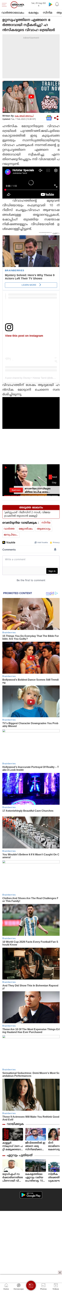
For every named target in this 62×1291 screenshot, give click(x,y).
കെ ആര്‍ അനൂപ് (24, 116)
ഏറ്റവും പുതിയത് (19, 1155)
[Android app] (31, 1195)
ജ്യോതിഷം (26, 529)
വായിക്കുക (15, 1124)
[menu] (5, 5)
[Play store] (50, 4)
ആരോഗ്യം (44, 529)
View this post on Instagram (24, 335)
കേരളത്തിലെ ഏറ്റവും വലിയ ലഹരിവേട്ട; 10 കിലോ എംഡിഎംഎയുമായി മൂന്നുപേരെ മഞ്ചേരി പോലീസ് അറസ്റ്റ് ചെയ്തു (35, 1178)
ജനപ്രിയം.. (11, 535)
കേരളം (33, 13)
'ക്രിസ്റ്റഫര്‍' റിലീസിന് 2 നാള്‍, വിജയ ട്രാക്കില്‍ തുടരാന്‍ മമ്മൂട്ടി (27, 514)
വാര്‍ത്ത (9, 529)
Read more (16, 490)
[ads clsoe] (60, 1273)
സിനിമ (47, 13)
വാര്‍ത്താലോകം (13, 13)
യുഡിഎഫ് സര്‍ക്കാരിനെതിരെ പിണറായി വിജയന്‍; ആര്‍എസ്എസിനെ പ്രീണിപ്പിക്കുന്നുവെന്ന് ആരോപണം (12, 1178)
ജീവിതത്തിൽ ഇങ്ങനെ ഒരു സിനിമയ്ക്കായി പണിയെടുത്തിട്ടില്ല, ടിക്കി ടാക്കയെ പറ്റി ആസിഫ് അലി (35, 1146)
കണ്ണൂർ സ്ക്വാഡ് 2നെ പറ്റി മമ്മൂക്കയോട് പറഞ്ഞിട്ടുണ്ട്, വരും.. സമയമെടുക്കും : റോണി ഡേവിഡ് (12, 1146)
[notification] (57, 4)
